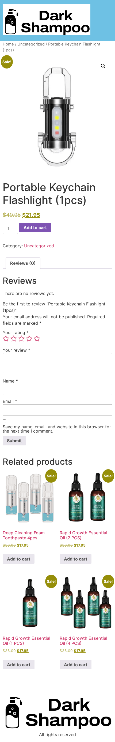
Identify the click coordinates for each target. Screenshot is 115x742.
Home (8, 44)
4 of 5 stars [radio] (29, 338)
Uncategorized (31, 44)
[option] (101, 738)
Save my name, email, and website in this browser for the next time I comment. (57, 429)
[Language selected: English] (101, 737)
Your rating (16, 332)
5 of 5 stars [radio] (37, 338)
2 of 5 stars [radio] (13, 338)
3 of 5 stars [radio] (21, 338)
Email (10, 401)
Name (10, 381)
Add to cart (35, 227)
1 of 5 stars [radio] (6, 338)
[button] (103, 66)
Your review (16, 350)
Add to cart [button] (18, 559)
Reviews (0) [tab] (23, 263)
